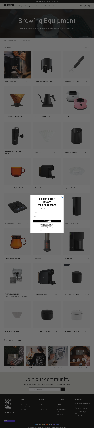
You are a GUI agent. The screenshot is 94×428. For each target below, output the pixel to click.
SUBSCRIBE (47, 221)
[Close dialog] (62, 197)
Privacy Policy (51, 228)
